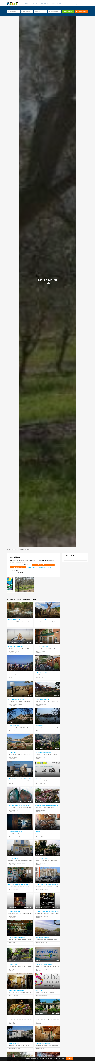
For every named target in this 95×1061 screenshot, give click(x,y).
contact (53, 3)
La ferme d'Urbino (39, 725)
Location (27, 3)
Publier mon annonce (82, 3)
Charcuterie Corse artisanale (15, 831)
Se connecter (72, 3)
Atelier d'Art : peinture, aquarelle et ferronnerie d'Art (20, 884)
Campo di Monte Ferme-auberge (16, 990)
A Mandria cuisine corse (41, 1017)
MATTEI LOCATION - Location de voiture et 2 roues (47, 884)
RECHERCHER (82, 11)
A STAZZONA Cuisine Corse (15, 619)
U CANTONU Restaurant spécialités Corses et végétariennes (50, 911)
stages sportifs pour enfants (15, 672)
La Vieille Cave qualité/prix (42, 672)
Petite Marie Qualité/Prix (41, 646)
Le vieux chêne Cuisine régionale (43, 752)
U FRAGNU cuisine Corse (41, 858)
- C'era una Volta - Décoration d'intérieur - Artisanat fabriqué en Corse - (25, 778)
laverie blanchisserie (13, 858)
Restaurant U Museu (13, 964)
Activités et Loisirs (12, 549)
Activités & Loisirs (44, 3)
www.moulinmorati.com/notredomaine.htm (40, 567)
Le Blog (59, 3)
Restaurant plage (12, 752)
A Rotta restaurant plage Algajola (16, 699)
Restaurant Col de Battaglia (42, 699)
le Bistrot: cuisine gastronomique (43, 1043)
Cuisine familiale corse (13, 725)
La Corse (35, 3)
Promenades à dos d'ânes (41, 619)
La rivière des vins (12, 1017)
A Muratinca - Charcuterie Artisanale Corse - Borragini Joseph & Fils (51, 805)
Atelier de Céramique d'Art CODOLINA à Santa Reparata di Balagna (24, 805)
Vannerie (37, 831)
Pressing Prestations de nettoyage (44, 964)
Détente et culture (20, 549)
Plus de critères (68, 11)
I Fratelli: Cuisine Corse (13, 1043)
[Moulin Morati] (20, 585)
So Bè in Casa (38, 990)
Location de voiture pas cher (42, 937)
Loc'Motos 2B (38, 778)
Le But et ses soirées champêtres (16, 937)
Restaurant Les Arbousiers (14, 911)
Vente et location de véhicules (15, 646)
